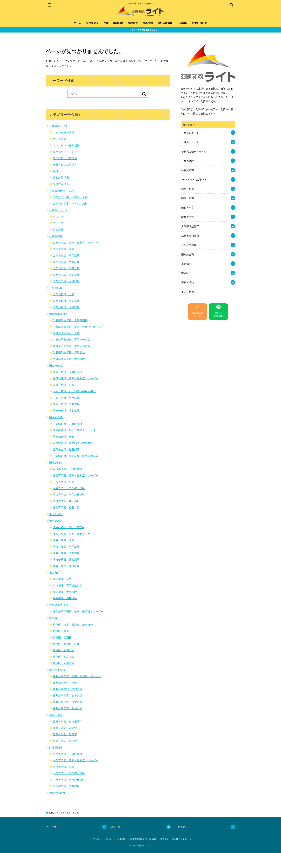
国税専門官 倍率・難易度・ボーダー (75, 475)
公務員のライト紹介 (65, 152)
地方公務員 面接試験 (66, 566)
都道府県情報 (57, 792)
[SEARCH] (231, 4)
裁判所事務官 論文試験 (67, 702)
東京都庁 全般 (62, 579)
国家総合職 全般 (63, 436)
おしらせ (58, 216)
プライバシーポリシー (102, 839)
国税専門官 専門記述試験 (69, 494)
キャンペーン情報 (63, 132)
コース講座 (59, 139)
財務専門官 (56, 747)
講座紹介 (133, 22)
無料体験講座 (165, 22)
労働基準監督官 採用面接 (69, 352)
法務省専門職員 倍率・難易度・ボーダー (78, 611)
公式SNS (182, 22)
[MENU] (49, 4)
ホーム (77, 22)
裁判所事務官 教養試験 (67, 695)
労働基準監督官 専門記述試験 (71, 346)
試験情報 (58, 229)
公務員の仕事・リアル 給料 (70, 203)
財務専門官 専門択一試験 (69, 773)
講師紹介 (118, 22)
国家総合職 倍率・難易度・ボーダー (75, 430)
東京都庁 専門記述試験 (67, 585)
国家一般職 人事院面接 (67, 372)
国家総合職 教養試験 (66, 449)
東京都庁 (54, 572)
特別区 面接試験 (63, 663)
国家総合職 (56, 417)
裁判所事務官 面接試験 (67, 708)
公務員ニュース (58, 210)
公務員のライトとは (97, 22)
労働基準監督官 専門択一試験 (71, 339)
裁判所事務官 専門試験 (67, 689)
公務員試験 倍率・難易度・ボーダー (75, 242)
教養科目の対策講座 (65, 164)
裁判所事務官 (57, 670)
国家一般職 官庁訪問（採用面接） (74, 391)
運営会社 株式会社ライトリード (175, 839)
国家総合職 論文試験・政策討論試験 (75, 456)
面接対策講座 (61, 184)
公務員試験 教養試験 (66, 262)
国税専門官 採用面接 (66, 501)
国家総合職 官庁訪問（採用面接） (74, 443)
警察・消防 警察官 (65, 734)
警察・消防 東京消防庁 (67, 721)
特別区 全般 (61, 631)
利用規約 (121, 839)
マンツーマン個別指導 (66, 145)
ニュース (58, 223)
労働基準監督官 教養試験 (69, 359)
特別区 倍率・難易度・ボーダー (73, 624)
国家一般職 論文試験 (66, 410)
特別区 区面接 (62, 637)
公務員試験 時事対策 (66, 268)
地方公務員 (56, 521)
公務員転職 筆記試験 (66, 300)
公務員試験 (56, 236)
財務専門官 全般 (63, 767)
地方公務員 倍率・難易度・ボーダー (75, 534)
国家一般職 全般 (63, 385)
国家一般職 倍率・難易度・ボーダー (75, 378)
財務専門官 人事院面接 (67, 754)
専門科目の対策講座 (65, 158)
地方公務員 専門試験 (66, 546)
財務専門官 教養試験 (66, 786)
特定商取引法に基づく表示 (143, 839)
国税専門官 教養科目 (66, 507)
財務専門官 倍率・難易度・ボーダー (75, 760)
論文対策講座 (61, 177)
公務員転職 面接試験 (66, 307)
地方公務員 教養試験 (66, 553)
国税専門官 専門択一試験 (69, 488)
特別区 (53, 618)
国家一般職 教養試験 (66, 404)
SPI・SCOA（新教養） (194, 179)
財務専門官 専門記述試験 (69, 779)
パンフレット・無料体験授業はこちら (140, 29)
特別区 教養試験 (63, 650)
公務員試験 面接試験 (66, 281)
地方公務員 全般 (63, 540)
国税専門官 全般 (63, 482)
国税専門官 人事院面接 (67, 469)
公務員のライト (58, 126)
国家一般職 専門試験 (66, 398)
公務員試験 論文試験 (66, 274)
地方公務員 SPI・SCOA (68, 527)
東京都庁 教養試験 (65, 592)
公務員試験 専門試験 (66, 255)
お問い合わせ (199, 22)
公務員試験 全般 (63, 249)
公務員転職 (56, 288)
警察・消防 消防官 (65, 728)
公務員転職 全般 (63, 294)
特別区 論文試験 (63, 656)
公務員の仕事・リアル (62, 190)
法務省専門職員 (58, 605)
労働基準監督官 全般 (66, 333)
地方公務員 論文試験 (66, 559)
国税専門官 (56, 462)
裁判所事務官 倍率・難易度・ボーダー (77, 676)
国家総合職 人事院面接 (67, 424)
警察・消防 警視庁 (65, 741)
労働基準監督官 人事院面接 (70, 320)
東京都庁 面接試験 (65, 598)
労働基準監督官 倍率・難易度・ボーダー (78, 326)
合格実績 (148, 22)
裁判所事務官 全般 (65, 682)
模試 (55, 171)
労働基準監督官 (58, 314)
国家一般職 (56, 365)
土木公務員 (56, 514)
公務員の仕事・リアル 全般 (70, 197)
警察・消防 (56, 715)
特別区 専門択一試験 (66, 644)
